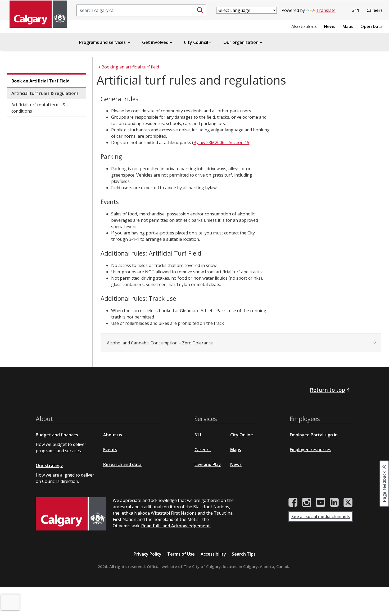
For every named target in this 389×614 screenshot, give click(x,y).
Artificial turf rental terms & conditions (38, 108)
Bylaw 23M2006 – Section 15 (221, 142)
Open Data (371, 26)
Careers (375, 10)
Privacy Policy (147, 554)
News (329, 26)
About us (112, 435)
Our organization (241, 42)
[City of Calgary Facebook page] (293, 502)
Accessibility (213, 554)
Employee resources (310, 450)
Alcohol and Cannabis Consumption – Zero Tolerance (160, 343)
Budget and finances (57, 435)
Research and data (122, 464)
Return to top (327, 389)
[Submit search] (200, 10)
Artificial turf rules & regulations (45, 93)
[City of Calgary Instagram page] (306, 502)
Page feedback (384, 486)
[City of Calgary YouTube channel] (320, 502)
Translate (326, 10)
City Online (241, 435)
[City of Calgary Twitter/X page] (348, 502)
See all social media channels (320, 516)
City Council (196, 42)
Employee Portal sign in (314, 435)
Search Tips (244, 554)
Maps (347, 26)
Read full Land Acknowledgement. (176, 526)
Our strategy (49, 465)
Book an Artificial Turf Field (40, 81)
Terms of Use (181, 554)
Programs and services (103, 42)
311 (355, 10)
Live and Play (208, 464)
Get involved (155, 42)
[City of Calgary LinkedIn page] (334, 502)
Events (110, 450)
